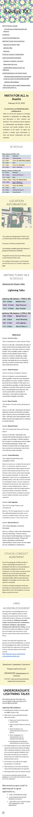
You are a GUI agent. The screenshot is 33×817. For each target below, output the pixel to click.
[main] (16, 11)
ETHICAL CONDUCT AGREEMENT (13, 54)
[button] (2, 2)
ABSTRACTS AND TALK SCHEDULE (13, 41)
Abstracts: (6, 51)
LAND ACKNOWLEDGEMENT (11, 58)
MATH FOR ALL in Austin (10, 26)
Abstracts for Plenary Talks (11, 44)
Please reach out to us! (10, 64)
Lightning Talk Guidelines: (11, 82)
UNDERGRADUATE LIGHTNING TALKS (14, 73)
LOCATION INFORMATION (10, 38)
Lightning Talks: (7, 48)
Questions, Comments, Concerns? (13, 61)
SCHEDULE (5, 34)
